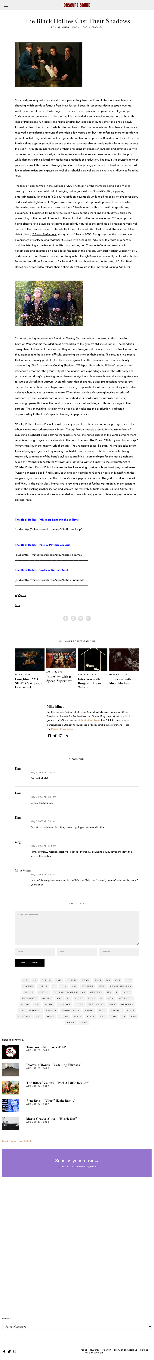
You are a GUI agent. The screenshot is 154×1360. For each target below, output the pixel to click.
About (84, 1350)
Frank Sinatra (120, 986)
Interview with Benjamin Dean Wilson (89, 683)
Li (68, 998)
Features (97, 27)
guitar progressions (69, 992)
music (49, 1004)
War (133, 1016)
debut (43, 986)
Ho (109, 992)
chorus (28, 986)
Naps (79, 1004)
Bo (108, 980)
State (77, 1016)
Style (91, 1016)
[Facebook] (65, 618)
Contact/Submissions (125, 1350)
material (125, 998)
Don (63, 986)
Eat (74, 986)
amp (59, 980)
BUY (17, 605)
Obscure (127, 1004)
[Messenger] (73, 618)
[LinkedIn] (66, 736)
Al (34, 980)
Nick (112, 1004)
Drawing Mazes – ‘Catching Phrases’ (53, 1064)
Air (25, 980)
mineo (25, 1004)
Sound (63, 1016)
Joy (59, 998)
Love (91, 998)
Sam (39, 1016)
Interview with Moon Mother (120, 681)
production (70, 1010)
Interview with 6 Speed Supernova (59, 678)
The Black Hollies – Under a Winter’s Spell (42, 570)
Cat (117, 980)
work (71, 1022)
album (46, 980)
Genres (144, 1350)
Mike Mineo (62, 27)
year (83, 1022)
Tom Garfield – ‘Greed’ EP (46, 1047)
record (116, 1010)
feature (88, 986)
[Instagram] (60, 736)
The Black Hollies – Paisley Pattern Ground (42, 545)
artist (72, 980)
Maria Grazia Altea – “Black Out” (51, 1118)
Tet (102, 1016)
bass (97, 980)
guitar (43, 992)
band (85, 980)
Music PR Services (93, 1353)
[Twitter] (80, 618)
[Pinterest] (88, 618)
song (50, 1016)
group (28, 992)
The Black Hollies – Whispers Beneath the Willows (47, 519)
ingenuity (29, 998)
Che (128, 980)
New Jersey (96, 1004)
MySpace (64, 1004)
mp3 (36, 1004)
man (110, 998)
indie (126, 992)
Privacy (107, 1350)
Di (54, 986)
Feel (102, 986)
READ (102, 1010)
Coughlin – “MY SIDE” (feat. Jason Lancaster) (28, 683)
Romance (24, 1016)
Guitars (96, 992)
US (123, 1016)
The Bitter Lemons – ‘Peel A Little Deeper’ (57, 1082)
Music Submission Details (17, 1141)
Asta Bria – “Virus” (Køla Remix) (50, 1100)
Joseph (47, 998)
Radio (89, 1010)
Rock (130, 1010)
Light (79, 998)
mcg (18, 841)
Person (51, 1010)
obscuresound (30, 1010)
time (113, 1016)
